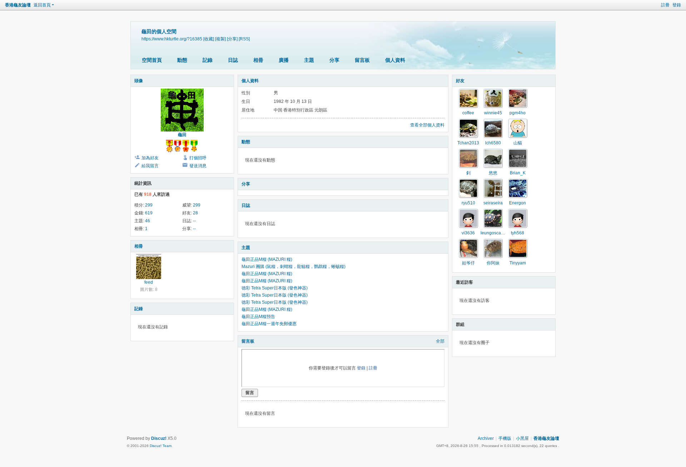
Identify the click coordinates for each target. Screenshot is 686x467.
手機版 (504, 438)
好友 (460, 80)
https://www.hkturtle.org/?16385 (171, 38)
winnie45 (493, 112)
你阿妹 (493, 262)
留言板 (362, 60)
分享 (334, 60)
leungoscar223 (495, 232)
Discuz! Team (161, 446)
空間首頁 (152, 60)
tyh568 (517, 232)
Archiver (486, 438)
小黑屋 (522, 438)
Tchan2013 (468, 142)
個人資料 (395, 60)
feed (148, 282)
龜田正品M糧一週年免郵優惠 (269, 323)
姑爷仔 (468, 262)
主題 (309, 60)
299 (149, 205)
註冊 (665, 5)
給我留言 (150, 165)
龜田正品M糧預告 (258, 316)
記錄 (208, 60)
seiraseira (493, 202)
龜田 (182, 134)
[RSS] (244, 38)
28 (195, 212)
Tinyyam (517, 262)
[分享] (232, 38)
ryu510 (468, 202)
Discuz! (158, 438)
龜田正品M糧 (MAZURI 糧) (267, 259)
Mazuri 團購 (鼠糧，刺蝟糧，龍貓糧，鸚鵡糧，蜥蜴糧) (294, 266)
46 (147, 220)
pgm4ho (517, 112)
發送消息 (198, 165)
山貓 (517, 142)
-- (194, 220)
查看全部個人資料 (427, 125)
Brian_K (518, 172)
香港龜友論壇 (18, 5)
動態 (182, 60)
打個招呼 (198, 157)
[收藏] (208, 38)
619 (149, 212)
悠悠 (493, 172)
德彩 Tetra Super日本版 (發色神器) (275, 287)
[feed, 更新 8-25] (148, 266)
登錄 (676, 5)
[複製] (220, 38)
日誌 (233, 60)
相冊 (258, 60)
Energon (517, 202)
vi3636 (468, 232)
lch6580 (493, 142)
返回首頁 (42, 5)
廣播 (284, 60)
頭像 (138, 80)
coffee (468, 112)
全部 (440, 341)
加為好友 (150, 157)
